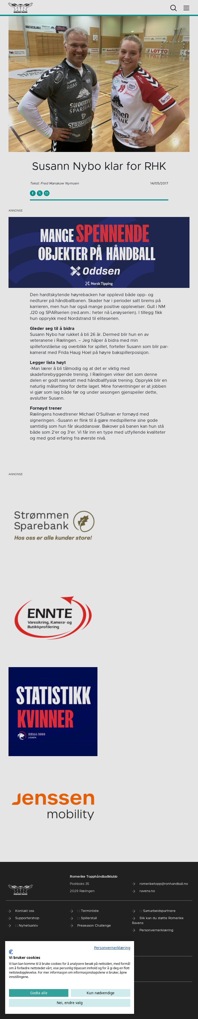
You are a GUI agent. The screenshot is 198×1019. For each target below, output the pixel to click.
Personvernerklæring (112, 947)
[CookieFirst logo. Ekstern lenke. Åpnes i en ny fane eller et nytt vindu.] (11, 952)
